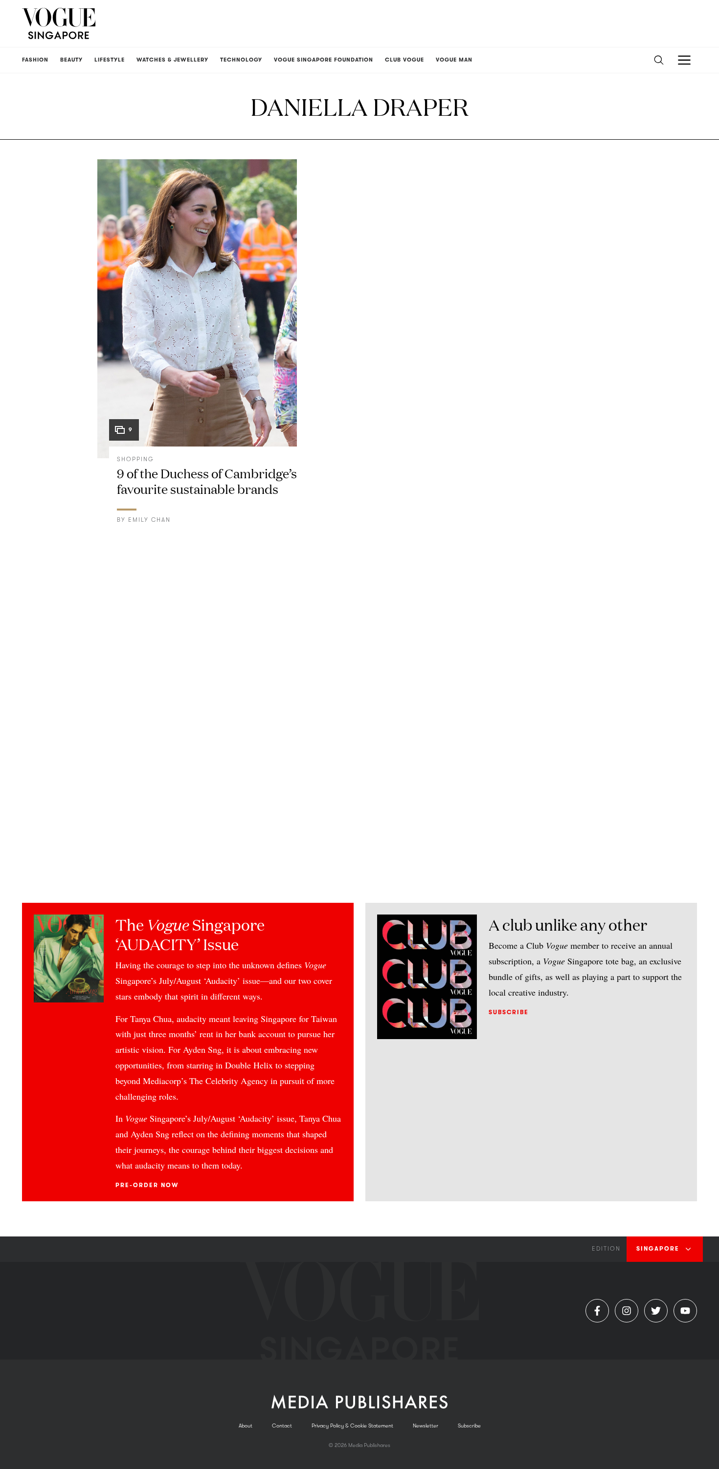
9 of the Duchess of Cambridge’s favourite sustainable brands (207, 481)
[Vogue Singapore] (58, 23)
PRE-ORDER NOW (147, 1185)
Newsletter (425, 1426)
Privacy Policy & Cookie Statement (352, 1426)
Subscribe (509, 1012)
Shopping (135, 459)
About (245, 1426)
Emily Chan (149, 519)
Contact (282, 1426)
